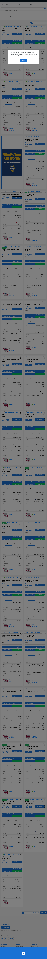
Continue (24, 60)
